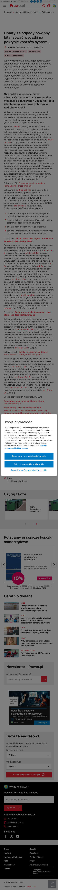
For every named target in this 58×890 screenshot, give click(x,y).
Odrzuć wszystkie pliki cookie (29, 464)
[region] (28, 445)
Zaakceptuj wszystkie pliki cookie (29, 456)
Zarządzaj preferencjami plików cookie (29, 470)
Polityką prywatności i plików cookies (26, 446)
